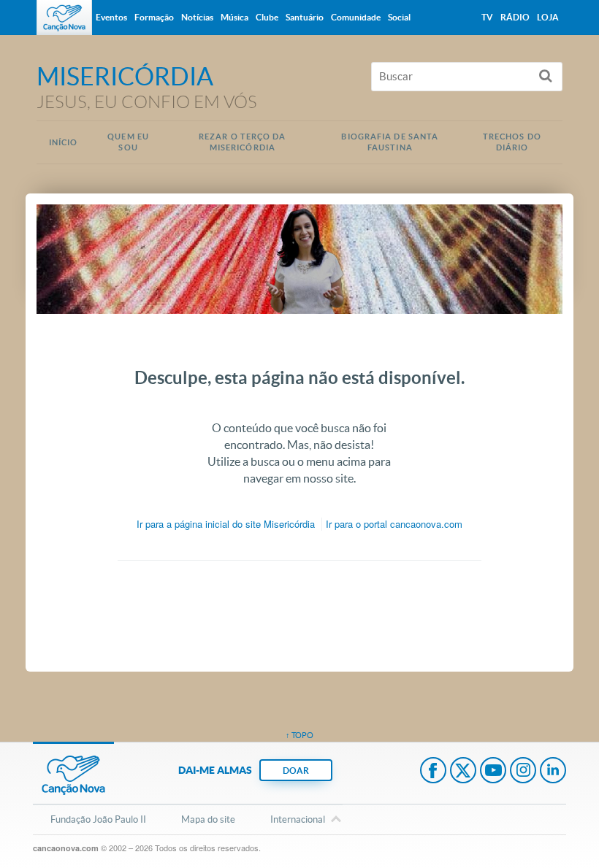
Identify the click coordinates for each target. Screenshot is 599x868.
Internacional (297, 819)
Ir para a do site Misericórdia (226, 524)
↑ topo (299, 735)
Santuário (305, 17)
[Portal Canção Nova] (64, 17)
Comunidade (356, 17)
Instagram (523, 771)
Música (234, 17)
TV (487, 17)
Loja (548, 17)
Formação (154, 17)
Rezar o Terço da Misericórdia (242, 142)
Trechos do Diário (512, 142)
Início (63, 142)
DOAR (296, 770)
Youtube (493, 771)
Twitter (463, 771)
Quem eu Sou (128, 142)
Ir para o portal (394, 524)
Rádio (515, 17)
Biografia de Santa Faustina (389, 142)
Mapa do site (208, 819)
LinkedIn (553, 771)
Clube (267, 17)
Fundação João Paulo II (98, 819)
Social (399, 17)
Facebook (433, 771)
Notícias (197, 17)
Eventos (111, 17)
